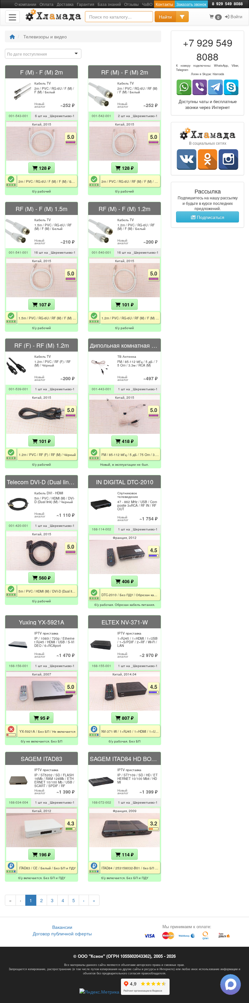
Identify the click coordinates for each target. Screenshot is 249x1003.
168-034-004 (18, 802)
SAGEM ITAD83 (41, 758)
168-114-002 (101, 529)
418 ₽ (127, 441)
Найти (165, 16)
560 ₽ (44, 577)
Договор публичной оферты (62, 933)
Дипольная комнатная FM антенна (124, 345)
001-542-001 (101, 116)
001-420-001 (18, 525)
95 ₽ (44, 718)
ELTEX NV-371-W (124, 622)
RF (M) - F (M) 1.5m (41, 208)
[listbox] (43, 54)
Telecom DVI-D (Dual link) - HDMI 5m (41, 481)
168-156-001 (18, 665)
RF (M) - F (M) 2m (124, 72)
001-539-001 (18, 389)
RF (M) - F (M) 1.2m (124, 208)
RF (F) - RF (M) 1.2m (41, 345)
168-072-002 (101, 802)
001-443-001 (101, 389)
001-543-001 (18, 116)
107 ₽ (44, 304)
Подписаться (210, 217)
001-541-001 (18, 252)
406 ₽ (127, 581)
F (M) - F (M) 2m (41, 72)
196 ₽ (44, 854)
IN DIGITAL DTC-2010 (124, 481)
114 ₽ (127, 854)
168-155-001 (101, 665)
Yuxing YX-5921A (41, 622)
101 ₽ (127, 304)
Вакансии (62, 927)
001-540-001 (101, 252)
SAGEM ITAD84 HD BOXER (124, 758)
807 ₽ (127, 718)
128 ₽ (44, 168)
